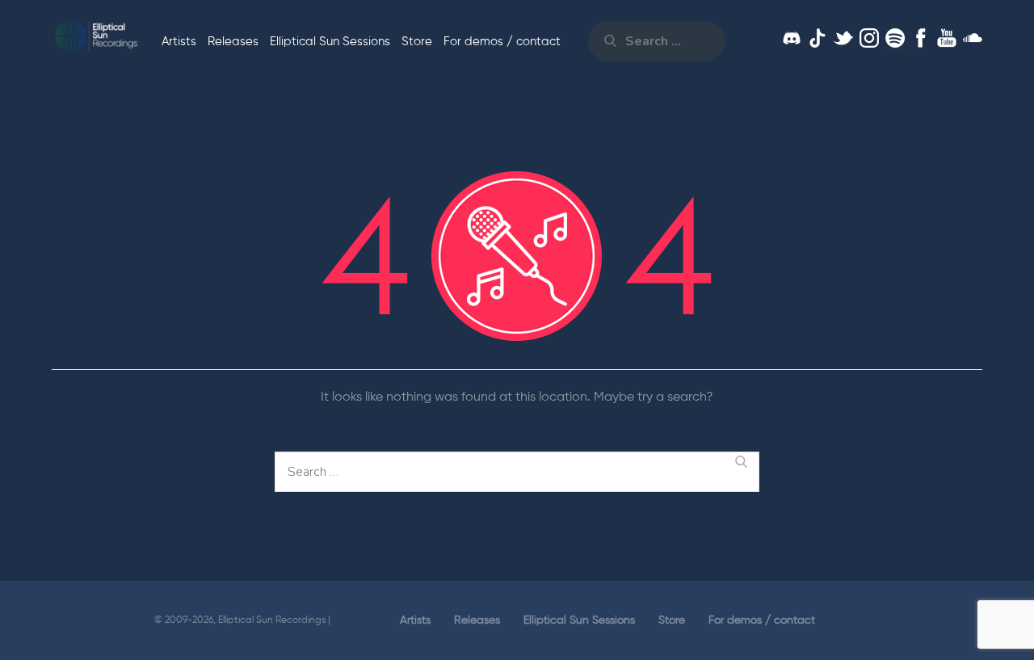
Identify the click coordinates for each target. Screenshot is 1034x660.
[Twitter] (843, 38)
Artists (179, 42)
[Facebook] (921, 38)
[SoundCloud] (972, 38)
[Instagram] (869, 38)
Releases (233, 42)
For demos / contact (502, 42)
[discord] (791, 38)
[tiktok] (817, 38)
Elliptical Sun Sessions (330, 42)
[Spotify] (895, 38)
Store (416, 42)
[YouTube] (946, 38)
